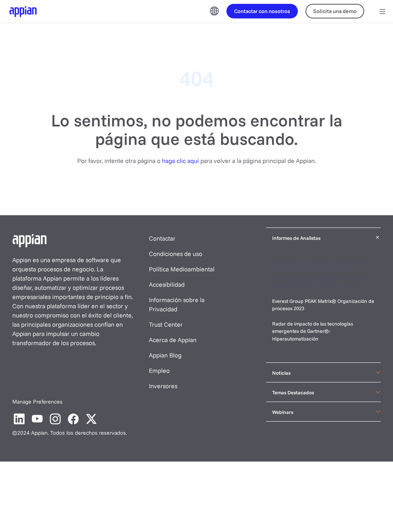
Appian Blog (165, 355)
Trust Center (166, 324)
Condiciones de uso (175, 254)
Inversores (163, 386)
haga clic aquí (180, 160)
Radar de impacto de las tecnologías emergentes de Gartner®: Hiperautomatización (312, 331)
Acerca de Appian (172, 340)
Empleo (159, 370)
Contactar (162, 238)
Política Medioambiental (182, 269)
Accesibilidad (167, 284)
